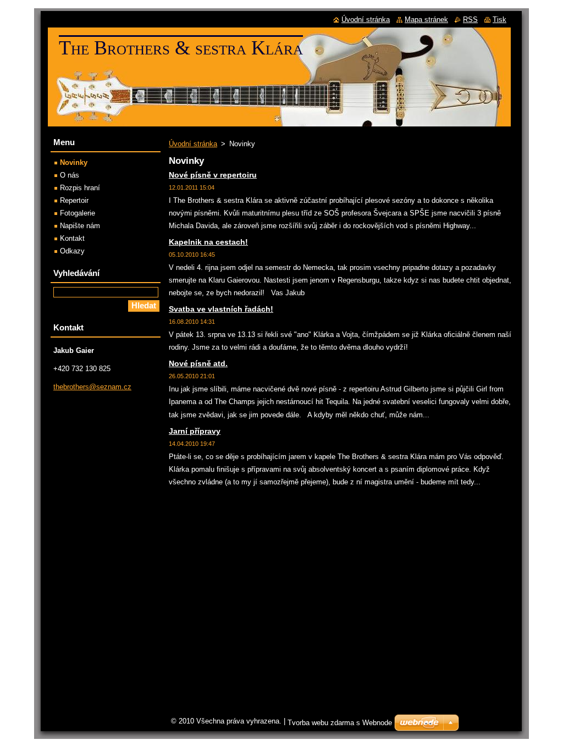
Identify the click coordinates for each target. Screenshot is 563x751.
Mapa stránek (426, 19)
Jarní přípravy (194, 431)
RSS (470, 19)
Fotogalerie (77, 213)
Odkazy (72, 251)
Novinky (73, 162)
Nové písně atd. (198, 363)
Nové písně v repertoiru (213, 174)
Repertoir (74, 200)
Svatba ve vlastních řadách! (221, 309)
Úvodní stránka (193, 144)
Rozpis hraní (80, 188)
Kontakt (72, 238)
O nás (69, 175)
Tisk (499, 19)
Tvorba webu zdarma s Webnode (340, 723)
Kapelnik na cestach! (208, 242)
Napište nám (80, 226)
